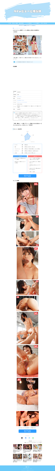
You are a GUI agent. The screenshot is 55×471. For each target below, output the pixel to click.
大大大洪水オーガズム (20, 100)
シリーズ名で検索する (28, 23)
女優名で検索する (21, 23)
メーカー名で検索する (36, 23)
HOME (28, 466)
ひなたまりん (19, 96)
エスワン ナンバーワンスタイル (22, 102)
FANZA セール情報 (15, 23)
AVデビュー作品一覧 (44, 23)
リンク (31, 468)
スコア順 (9, 23)
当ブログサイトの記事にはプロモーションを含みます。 (27, 25)
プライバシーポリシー (26, 468)
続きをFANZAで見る (27, 176)
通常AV (41, 442)
